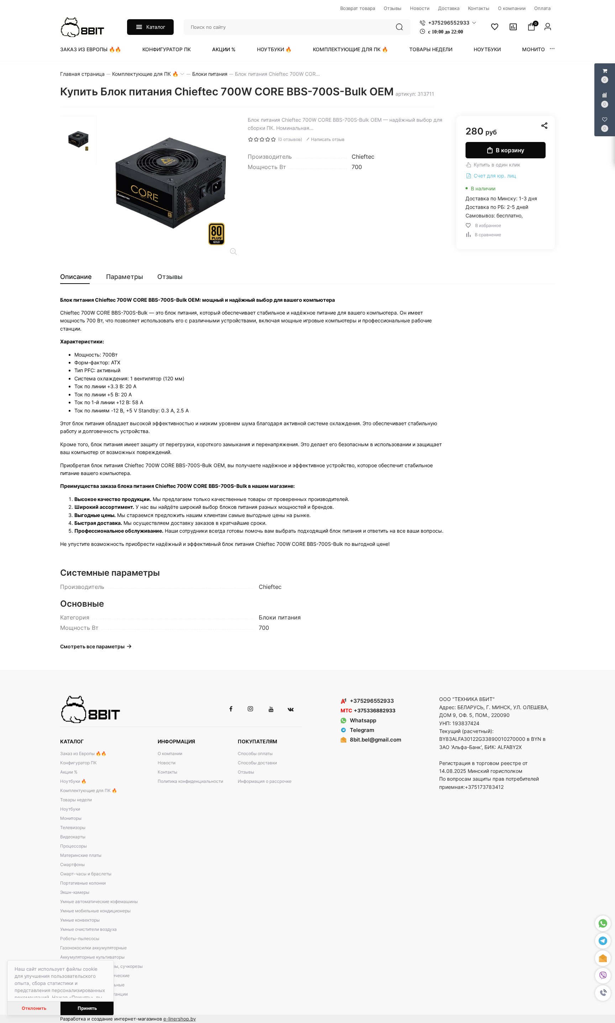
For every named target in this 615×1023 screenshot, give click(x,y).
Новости (166, 762)
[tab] (79, 277)
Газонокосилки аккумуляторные (93, 947)
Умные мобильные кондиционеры (95, 910)
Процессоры (73, 846)
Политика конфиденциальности (190, 781)
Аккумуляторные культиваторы (92, 957)
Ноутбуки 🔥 (274, 49)
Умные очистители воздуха (88, 929)
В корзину (510, 150)
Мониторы (537, 49)
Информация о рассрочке (264, 781)
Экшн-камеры (74, 892)
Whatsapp (363, 720)
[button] (603, 993)
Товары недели (430, 49)
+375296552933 (372, 700)
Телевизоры (72, 827)
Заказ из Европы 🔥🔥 (90, 49)
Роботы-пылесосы (79, 938)
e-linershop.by (179, 1019)
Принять (87, 1008)
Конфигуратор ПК (166, 49)
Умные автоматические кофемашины (99, 901)
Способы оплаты (255, 753)
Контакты (167, 772)
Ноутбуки (487, 49)
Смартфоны (72, 864)
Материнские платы (80, 855)
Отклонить (34, 1008)
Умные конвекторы (80, 920)
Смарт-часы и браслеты (85, 873)
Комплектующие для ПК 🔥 (350, 49)
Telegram (362, 730)
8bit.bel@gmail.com (375, 739)
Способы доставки (257, 762)
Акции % (224, 49)
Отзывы (246, 772)
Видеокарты (72, 836)
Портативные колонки (83, 883)
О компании (170, 753)
